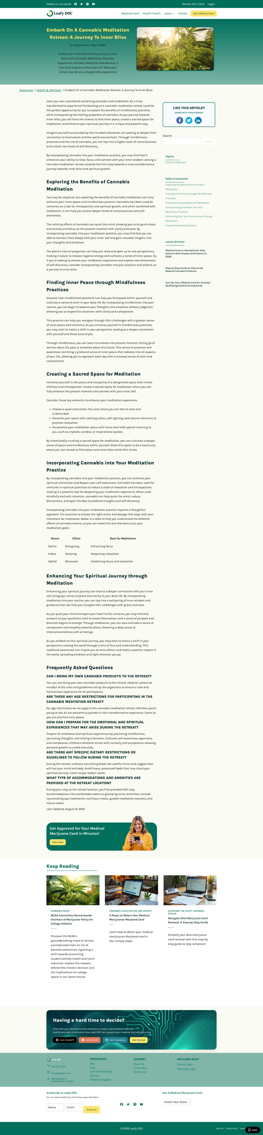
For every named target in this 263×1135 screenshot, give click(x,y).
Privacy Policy (232, 1128)
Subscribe (92, 1109)
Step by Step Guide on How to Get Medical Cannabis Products (184, 270)
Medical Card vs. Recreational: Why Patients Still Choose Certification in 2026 (186, 253)
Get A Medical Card (203, 13)
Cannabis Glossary (101, 1071)
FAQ (92, 1063)
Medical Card (130, 13)
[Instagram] (87, 4)
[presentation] (72, 890)
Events (183, 13)
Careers (94, 1075)
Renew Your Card (193, 4)
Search (167, 135)
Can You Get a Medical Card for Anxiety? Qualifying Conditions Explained (187, 284)
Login (211, 4)
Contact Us (140, 1071)
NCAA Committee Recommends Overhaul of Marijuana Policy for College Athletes (72, 919)
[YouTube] (93, 4)
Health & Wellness (175, 162)
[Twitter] (81, 4)
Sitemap (219, 1128)
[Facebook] (75, 4)
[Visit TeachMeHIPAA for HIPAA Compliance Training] (190, 1113)
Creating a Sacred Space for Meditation (187, 202)
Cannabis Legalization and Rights (130, 911)
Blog (92, 1067)
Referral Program (100, 1079)
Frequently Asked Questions (181, 225)
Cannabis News (60, 911)
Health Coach (152, 13)
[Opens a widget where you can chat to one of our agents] (252, 1130)
